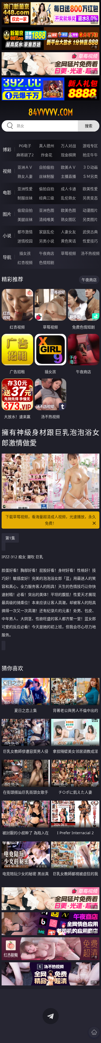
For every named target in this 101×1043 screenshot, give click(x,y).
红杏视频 (25, 262)
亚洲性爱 (25, 188)
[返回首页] (94, 1032)
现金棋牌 (68, 154)
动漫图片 (90, 210)
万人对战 (68, 145)
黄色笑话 (68, 240)
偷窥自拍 (25, 210)
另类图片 (90, 219)
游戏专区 (90, 145)
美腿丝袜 (25, 219)
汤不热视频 (90, 253)
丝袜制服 (46, 176)
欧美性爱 (90, 188)
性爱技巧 (90, 240)
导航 (7, 257)
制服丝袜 (25, 197)
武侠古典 (90, 231)
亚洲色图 (46, 210)
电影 (7, 193)
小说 (7, 236)
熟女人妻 (25, 176)
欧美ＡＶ (68, 167)
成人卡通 (68, 188)
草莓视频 (68, 253)
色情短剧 (46, 262)
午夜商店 (46, 253)
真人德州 (46, 145)
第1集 (10, 537)
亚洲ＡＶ (25, 167)
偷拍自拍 (46, 188)
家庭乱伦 (46, 231)
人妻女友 (68, 231)
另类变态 (90, 197)
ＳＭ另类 (90, 176)
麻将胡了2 (25, 154)
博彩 (7, 150)
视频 (7, 171)
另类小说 (46, 240)
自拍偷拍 (46, 167)
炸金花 (46, 154)
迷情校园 (25, 240)
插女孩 (25, 253)
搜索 (88, 125)
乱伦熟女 (68, 197)
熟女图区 (68, 219)
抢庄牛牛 (90, 154)
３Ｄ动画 (90, 167)
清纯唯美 (46, 219)
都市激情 (25, 231)
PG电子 (25, 145)
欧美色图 (68, 210)
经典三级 (46, 197)
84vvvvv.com (50, 112)
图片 (7, 214)
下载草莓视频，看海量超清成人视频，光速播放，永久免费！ (50, 520)
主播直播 (68, 176)
